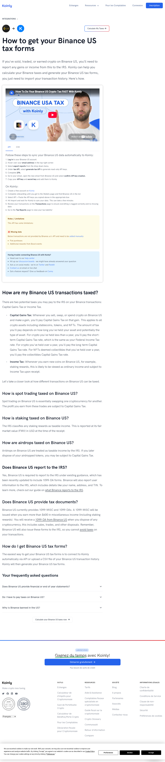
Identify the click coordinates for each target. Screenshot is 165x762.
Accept (151, 753)
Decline (130, 753)
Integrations (9, 19)
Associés (116, 703)
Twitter (42, 265)
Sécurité (144, 710)
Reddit (52, 265)
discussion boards (26, 261)
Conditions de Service (150, 696)
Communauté (91, 724)
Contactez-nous (120, 714)
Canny (50, 271)
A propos (116, 692)
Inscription (154, 5)
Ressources (90, 5)
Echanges (73, 5)
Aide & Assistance (93, 692)
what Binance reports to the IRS (64, 490)
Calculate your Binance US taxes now (51, 619)
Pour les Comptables (115, 5)
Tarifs (87, 687)
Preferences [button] (51, 754)
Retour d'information (95, 730)
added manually (76, 236)
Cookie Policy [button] (89, 751)
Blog (114, 687)
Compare (89, 735)
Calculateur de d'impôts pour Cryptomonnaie (64, 696)
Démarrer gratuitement (81, 662)
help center (30, 258)
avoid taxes (86, 529)
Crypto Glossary (93, 719)
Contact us (14, 268)
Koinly (31, 191)
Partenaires (117, 698)
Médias (115, 709)
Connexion (137, 5)
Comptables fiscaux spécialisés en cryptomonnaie (94, 701)
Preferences (108, 753)
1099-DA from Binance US (51, 519)
